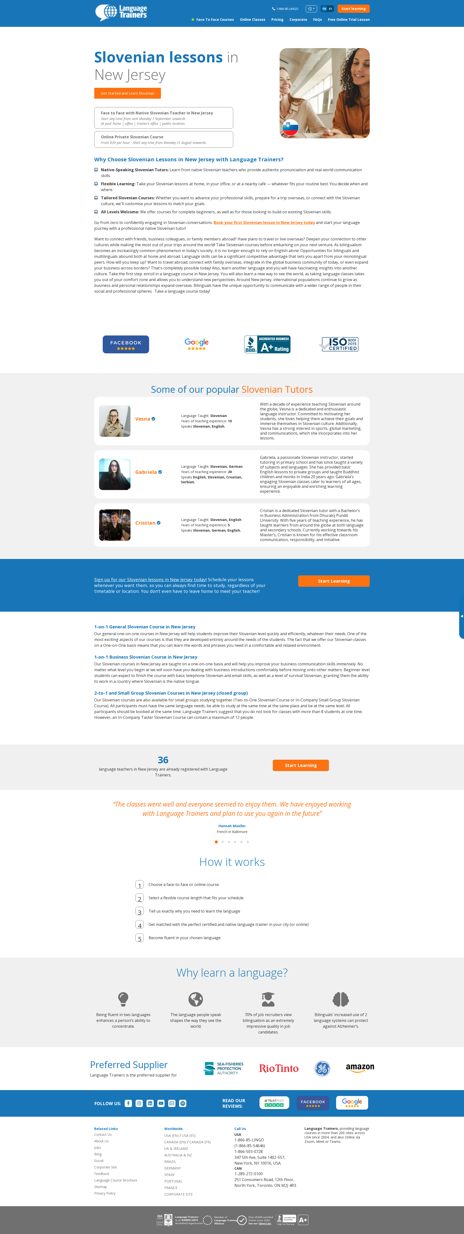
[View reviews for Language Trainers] (292, 1220)
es (330, 8)
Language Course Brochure (115, 1180)
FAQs (317, 19)
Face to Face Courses (215, 19)
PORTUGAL (173, 1181)
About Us (101, 1141)
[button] (216, 842)
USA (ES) (189, 1135)
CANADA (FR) (200, 1142)
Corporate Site (105, 1167)
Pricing (277, 19)
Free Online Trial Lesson (349, 19)
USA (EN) (171, 1135)
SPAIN (169, 1174)
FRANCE (170, 1187)
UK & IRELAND (176, 1148)
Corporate (298, 19)
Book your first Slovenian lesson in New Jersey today (264, 222)
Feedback (101, 1173)
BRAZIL (170, 1161)
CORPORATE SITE (178, 1194)
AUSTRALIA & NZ (178, 1155)
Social (98, 1160)
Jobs (97, 1147)
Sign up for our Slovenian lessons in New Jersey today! (150, 579)
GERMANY (172, 1168)
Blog (98, 1154)
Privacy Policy (105, 1193)
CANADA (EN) (175, 1142)
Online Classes (252, 19)
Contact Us (103, 1134)
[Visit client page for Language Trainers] (256, 1220)
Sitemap (100, 1186)
